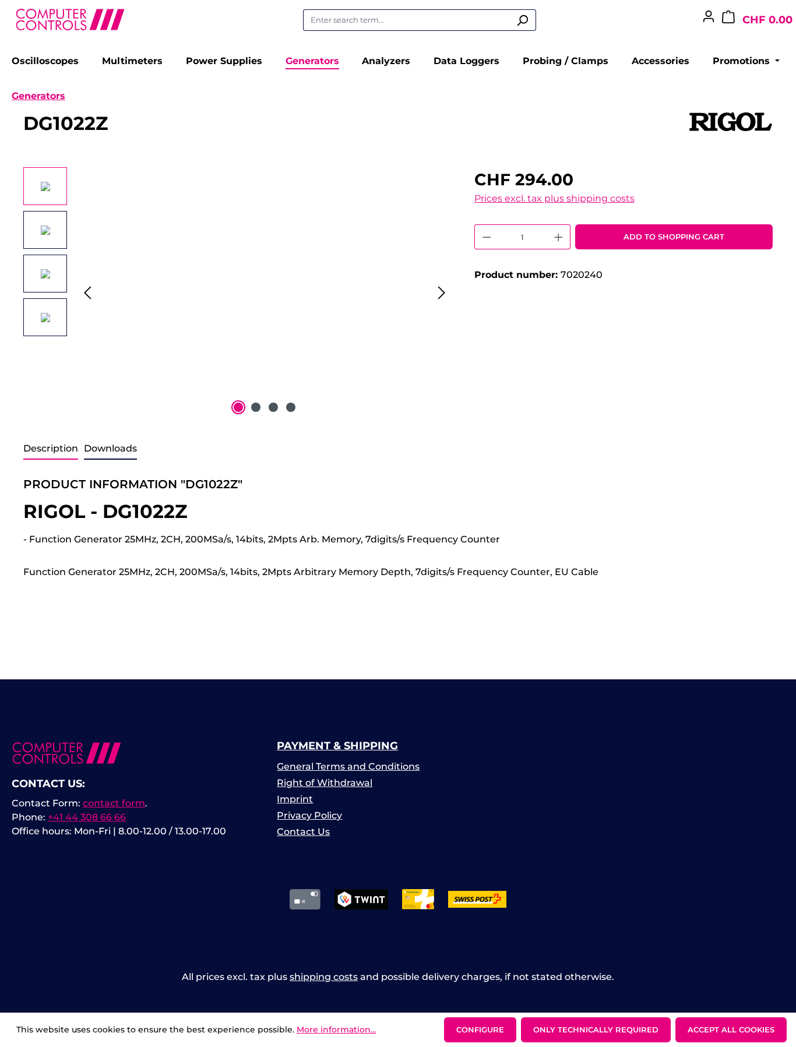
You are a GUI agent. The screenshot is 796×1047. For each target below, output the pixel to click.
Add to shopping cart (674, 236)
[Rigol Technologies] (731, 128)
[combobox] (406, 20)
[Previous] (87, 293)
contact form (114, 803)
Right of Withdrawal (324, 782)
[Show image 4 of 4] (290, 407)
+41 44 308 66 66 (87, 817)
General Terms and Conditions (348, 766)
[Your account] (708, 19)
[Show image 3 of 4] (273, 407)
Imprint (295, 799)
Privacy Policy (309, 815)
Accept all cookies (731, 1029)
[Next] (441, 293)
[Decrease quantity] (486, 236)
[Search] (522, 20)
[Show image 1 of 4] (238, 407)
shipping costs (324, 976)
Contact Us (303, 831)
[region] (237, 292)
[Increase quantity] (559, 236)
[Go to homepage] (70, 18)
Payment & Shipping (337, 745)
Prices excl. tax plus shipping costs (554, 198)
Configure (480, 1029)
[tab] (50, 449)
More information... (336, 1029)
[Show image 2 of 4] (255, 407)
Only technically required (595, 1029)
